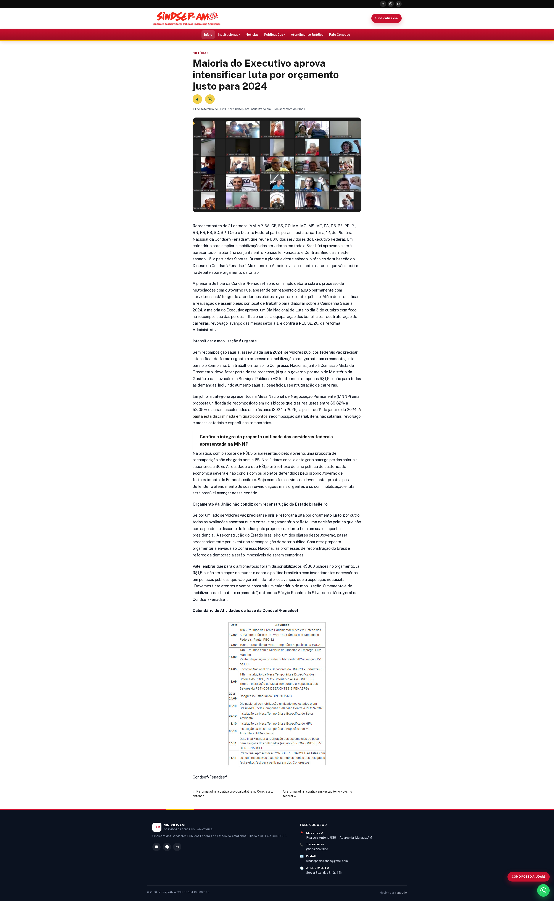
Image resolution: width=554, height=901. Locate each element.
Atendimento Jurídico (307, 34)
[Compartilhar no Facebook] (197, 99)
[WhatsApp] (391, 4)
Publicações (273, 34)
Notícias (252, 34)
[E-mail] (399, 4)
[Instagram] (383, 4)
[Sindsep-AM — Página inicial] (186, 18)
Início (208, 34)
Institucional (228, 34)
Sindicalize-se (386, 18)
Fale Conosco (339, 34)
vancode (401, 892)
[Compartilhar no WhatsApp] (210, 99)
